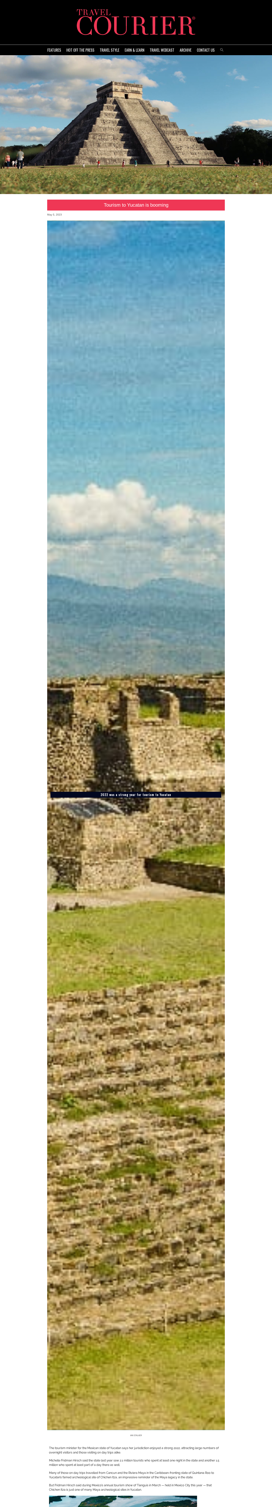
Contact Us (206, 50)
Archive (186, 50)
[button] (221, 49)
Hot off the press (80, 50)
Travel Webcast (162, 50)
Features (54, 50)
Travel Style (109, 50)
